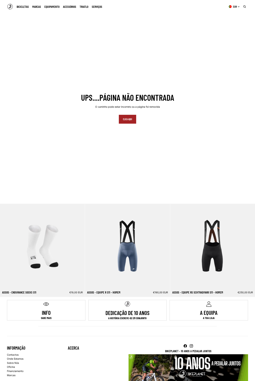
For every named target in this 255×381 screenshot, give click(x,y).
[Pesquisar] (244, 6)
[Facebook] (185, 346)
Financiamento (15, 371)
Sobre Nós (13, 362)
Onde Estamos (15, 358)
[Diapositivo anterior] (5, 246)
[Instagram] (191, 346)
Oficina (11, 366)
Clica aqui (127, 119)
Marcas (11, 375)
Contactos (13, 354)
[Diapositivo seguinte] (79, 246)
